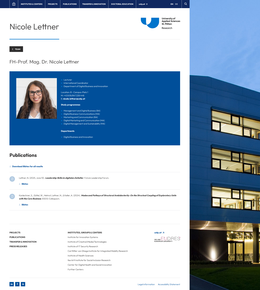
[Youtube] (23, 284)
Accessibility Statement (169, 284)
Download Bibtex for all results (27, 166)
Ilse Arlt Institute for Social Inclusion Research (89, 260)
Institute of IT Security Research (83, 246)
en (172, 4)
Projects (52, 4)
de (176, 4)
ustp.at (142, 4)
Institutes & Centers (31, 4)
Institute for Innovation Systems (83, 237)
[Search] (186, 4)
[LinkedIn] (11, 284)
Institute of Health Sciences (81, 255)
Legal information (146, 284)
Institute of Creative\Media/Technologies (87, 241)
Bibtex (25, 183)
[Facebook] (17, 284)
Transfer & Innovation (94, 4)
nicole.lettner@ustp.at (74, 98)
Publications (70, 4)
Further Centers (75, 269)
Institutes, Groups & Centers (85, 232)
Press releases (18, 246)
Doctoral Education (122, 4)
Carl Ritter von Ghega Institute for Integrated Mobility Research (98, 251)
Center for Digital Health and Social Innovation (90, 264)
